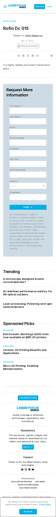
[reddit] (32, 55)
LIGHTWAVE (40, 482)
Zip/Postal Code (18, 170)
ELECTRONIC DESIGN (28, 488)
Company (14, 148)
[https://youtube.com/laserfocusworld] (33, 469)
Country (14, 181)
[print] (51, 55)
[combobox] (28, 186)
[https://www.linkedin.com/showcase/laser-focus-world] (29, 469)
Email (13, 127)
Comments (15, 192)
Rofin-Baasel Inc (34, 35)
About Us (7, 497)
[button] (5, 7)
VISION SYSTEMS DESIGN (27, 485)
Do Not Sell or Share (30, 497)
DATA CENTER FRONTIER (21, 482)
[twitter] (28, 55)
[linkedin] (23, 55)
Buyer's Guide (9, 21)
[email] (37, 55)
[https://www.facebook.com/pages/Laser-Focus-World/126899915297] (22, 469)
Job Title (15, 159)
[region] (28, 507)
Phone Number (17, 138)
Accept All (28, 512)
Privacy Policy (45, 497)
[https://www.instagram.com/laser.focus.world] (25, 469)
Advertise (16, 497)
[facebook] (18, 55)
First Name (16, 106)
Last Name (16, 116)
